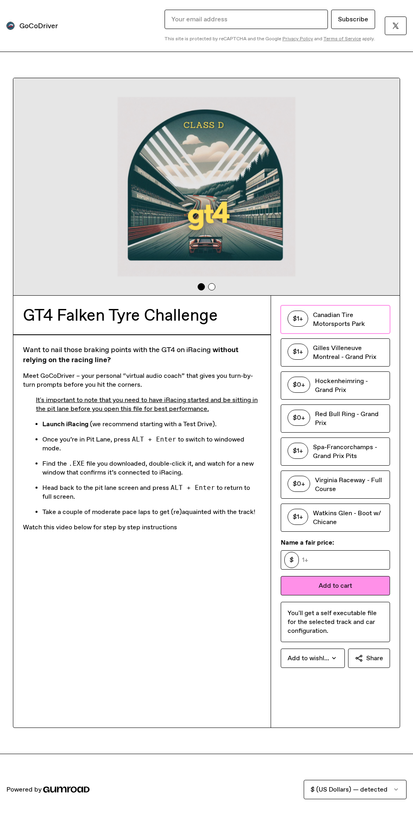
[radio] (335, 319)
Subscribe (353, 19)
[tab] (201, 286)
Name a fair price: (307, 542)
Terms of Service (342, 38)
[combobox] (313, 658)
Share (374, 658)
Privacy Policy (297, 38)
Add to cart (335, 585)
